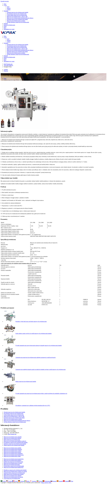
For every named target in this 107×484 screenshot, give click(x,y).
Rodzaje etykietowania (9, 25)
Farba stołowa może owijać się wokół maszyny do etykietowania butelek (34, 333)
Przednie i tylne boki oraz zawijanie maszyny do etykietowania (31, 321)
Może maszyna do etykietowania (12, 439)
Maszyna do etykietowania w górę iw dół (17, 16)
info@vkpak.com (8, 64)
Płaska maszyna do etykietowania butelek (26, 381)
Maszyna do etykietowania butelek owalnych (15, 441)
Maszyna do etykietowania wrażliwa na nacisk (15, 471)
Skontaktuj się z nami (9, 29)
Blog (5, 27)
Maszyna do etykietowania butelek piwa (14, 455)
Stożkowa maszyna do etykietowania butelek (15, 443)
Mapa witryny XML (46, 482)
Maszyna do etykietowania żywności (13, 463)
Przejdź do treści (5, 1)
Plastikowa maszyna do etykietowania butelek (15, 470)
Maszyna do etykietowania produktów (13, 453)
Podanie (6, 23)
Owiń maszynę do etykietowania (12, 478)
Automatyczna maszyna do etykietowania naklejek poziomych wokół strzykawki (36, 357)
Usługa (8, 9)
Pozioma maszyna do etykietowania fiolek (17, 19)
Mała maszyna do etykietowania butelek (14, 474)
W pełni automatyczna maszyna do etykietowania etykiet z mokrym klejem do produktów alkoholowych (41, 393)
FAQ (8, 6)
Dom (5, 4)
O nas (5, 5)
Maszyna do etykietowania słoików (12, 438)
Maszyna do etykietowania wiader (12, 456)
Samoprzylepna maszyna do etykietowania (14, 472)
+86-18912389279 (8, 65)
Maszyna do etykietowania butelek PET (13, 467)
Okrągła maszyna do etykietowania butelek (17, 12)
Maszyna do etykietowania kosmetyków (14, 459)
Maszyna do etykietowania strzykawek (13, 477)
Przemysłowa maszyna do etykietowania (14, 466)
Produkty (6, 11)
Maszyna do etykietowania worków (12, 450)
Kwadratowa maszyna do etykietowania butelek (15, 442)
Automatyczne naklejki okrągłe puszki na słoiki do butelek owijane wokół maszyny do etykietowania (41, 369)
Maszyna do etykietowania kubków (12, 460)
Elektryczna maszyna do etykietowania (13, 461)
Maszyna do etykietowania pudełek (12, 448)
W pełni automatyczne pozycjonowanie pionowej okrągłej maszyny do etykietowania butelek (39, 345)
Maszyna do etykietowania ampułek (13, 436)
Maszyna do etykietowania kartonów (13, 449)
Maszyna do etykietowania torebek (12, 452)
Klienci (8, 8)
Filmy (5, 26)
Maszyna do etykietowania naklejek (12, 475)
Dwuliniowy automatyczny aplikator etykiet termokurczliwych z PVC (33, 405)
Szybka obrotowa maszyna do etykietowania (18, 22)
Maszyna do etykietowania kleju (12, 464)
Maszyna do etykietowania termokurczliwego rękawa (20, 18)
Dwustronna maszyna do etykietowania (16, 13)
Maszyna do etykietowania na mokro (16, 20)
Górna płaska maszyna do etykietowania (17, 15)
